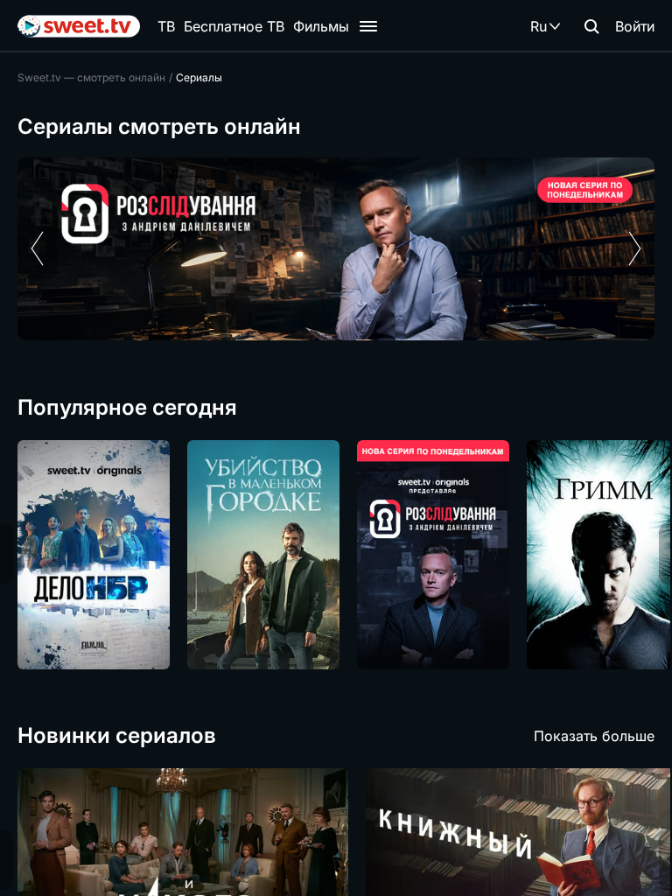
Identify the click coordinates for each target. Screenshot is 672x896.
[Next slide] (634, 248)
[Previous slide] (37, 248)
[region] (336, 249)
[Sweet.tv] (79, 26)
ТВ (166, 26)
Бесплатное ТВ (234, 26)
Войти (634, 26)
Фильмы (321, 26)
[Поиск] (591, 26)
